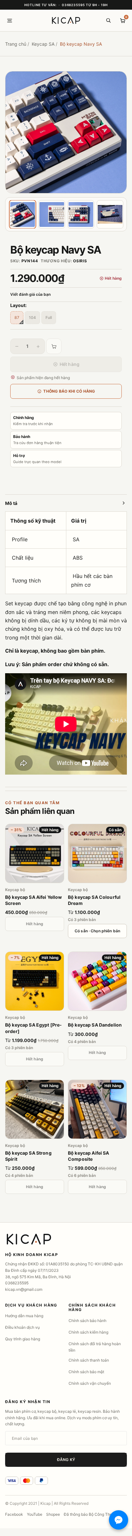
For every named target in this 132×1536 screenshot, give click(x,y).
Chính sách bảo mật (86, 1371)
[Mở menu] (10, 21)
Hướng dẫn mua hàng (24, 1315)
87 (16, 317)
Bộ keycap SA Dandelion (95, 1025)
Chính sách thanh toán (89, 1360)
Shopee (53, 1514)
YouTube (34, 1514)
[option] (66, 132)
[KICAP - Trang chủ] (66, 21)
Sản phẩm (39, 811)
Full (48, 317)
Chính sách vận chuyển (90, 1383)
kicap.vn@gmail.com (23, 1289)
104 (32, 317)
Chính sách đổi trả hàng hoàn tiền (95, 1347)
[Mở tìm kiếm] (108, 21)
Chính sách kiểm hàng (88, 1332)
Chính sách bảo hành (87, 1320)
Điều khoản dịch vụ (22, 1327)
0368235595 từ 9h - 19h (85, 4)
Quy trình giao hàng (22, 1338)
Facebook (14, 1514)
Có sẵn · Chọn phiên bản (97, 930)
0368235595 (17, 1282)
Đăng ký (66, 1459)
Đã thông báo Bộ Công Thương (91, 1514)
